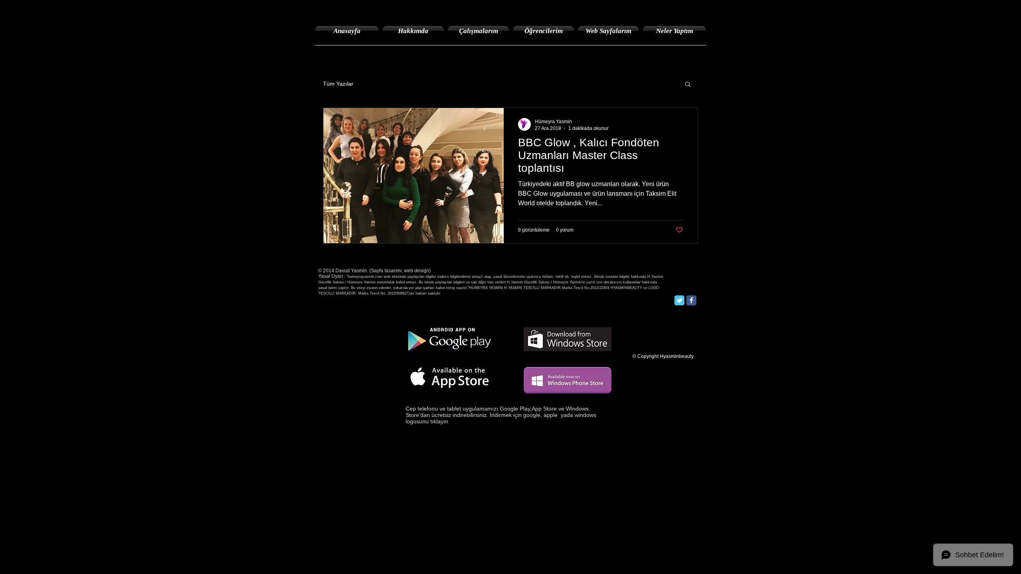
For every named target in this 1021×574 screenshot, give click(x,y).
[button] (688, 85)
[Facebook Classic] (691, 300)
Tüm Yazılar (338, 84)
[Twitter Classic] (679, 300)
